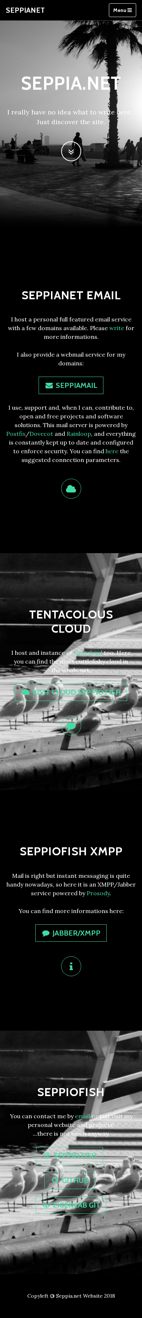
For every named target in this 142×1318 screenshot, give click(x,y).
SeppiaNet (25, 10)
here (112, 451)
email (82, 1116)
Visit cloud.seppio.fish (76, 692)
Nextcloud (88, 652)
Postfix (15, 433)
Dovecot (41, 433)
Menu (120, 10)
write (116, 328)
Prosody (98, 893)
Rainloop (79, 433)
